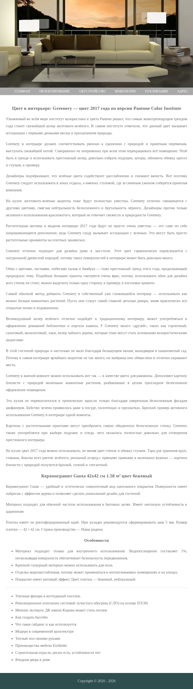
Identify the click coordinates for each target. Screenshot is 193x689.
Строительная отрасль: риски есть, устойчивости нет (58, 653)
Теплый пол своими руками (37, 638)
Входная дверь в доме (32, 660)
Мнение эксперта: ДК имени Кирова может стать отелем (61, 610)
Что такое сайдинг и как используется (45, 624)
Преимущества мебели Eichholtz (41, 646)
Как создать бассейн (31, 617)
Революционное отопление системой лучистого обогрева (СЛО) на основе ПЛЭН (81, 603)
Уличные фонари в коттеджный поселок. (48, 596)
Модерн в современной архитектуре (44, 631)
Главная (22, 91)
